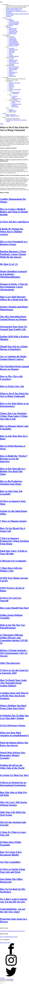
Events (19, 931)
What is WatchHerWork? (6, 936)
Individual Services (13, 931)
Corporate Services (4, 931)
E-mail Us (8, 942)
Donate (1, 123)
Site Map (2, 978)
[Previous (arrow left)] (0, 983)
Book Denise (3, 942)
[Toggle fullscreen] (3, 982)
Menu (1, 2)
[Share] (2, 982)
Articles (23, 931)
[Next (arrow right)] (2, 983)
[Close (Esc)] (0, 982)
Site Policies (14, 936)
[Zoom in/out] (5, 982)
